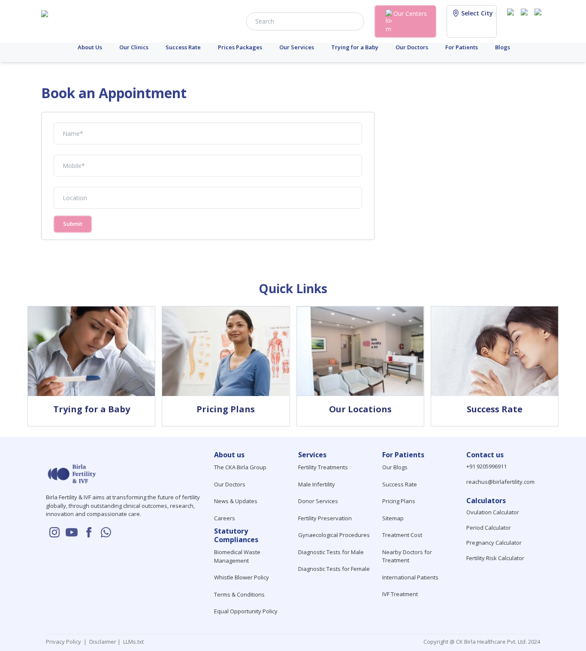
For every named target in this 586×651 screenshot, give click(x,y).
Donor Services (318, 501)
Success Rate (183, 47)
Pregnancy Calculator (494, 542)
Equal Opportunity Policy (246, 611)
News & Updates (235, 501)
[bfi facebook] (540, 21)
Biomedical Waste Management (237, 556)
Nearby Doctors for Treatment (407, 556)
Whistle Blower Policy (241, 577)
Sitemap (393, 518)
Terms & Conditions (239, 594)
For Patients (461, 47)
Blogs (502, 47)
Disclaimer (102, 641)
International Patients (410, 577)
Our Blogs (395, 467)
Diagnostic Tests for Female (334, 569)
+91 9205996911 (486, 466)
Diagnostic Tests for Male (331, 552)
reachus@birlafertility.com (500, 482)
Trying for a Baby (354, 47)
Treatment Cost (402, 535)
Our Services (296, 47)
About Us (90, 47)
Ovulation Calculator (492, 512)
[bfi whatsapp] (106, 532)
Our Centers (410, 13)
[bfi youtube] (526, 21)
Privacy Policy (65, 641)
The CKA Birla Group (240, 467)
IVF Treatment (400, 594)
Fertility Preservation (325, 518)
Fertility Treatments (323, 467)
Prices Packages (240, 47)
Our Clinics (133, 47)
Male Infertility (316, 484)
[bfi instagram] (512, 21)
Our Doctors (412, 47)
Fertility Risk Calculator (495, 558)
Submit (72, 224)
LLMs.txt (132, 641)
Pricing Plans (398, 501)
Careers (224, 518)
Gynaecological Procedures (334, 535)
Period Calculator (488, 527)
